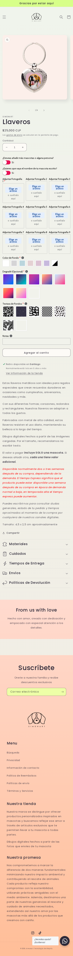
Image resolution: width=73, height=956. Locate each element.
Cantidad (8, 140)
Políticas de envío (18, 783)
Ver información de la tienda (24, 373)
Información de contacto (23, 768)
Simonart (30, 949)
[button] (4, 17)
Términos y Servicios (20, 791)
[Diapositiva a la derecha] (44, 110)
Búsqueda (13, 752)
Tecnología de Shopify (43, 949)
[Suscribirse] (62, 692)
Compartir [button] (13, 533)
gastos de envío (14, 135)
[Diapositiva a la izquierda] (29, 110)
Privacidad (13, 760)
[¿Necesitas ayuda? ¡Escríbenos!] (65, 941)
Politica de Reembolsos (21, 775)
